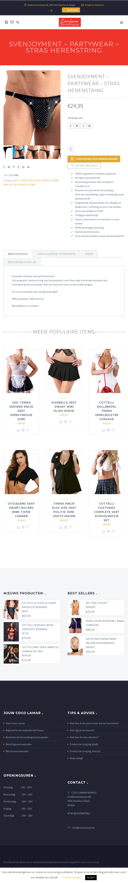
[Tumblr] (18, 167)
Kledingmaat (75, 118)
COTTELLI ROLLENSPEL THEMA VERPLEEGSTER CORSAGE (106, 411)
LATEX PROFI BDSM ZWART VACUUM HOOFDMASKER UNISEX (101, 643)
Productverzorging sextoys (85, 751)
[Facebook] (4, 167)
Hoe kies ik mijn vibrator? (84, 737)
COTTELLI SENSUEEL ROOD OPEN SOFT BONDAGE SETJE (38, 629)
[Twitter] (9, 167)
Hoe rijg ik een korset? (82, 730)
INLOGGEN (72, 9)
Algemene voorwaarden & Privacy (25, 730)
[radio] (70, 125)
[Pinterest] (13, 167)
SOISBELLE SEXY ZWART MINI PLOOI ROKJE (64, 406)
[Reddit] (28, 167)
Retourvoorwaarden (17, 751)
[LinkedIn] (23, 167)
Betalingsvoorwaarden (19, 744)
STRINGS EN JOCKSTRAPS (34, 180)
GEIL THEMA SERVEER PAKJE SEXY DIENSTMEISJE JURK (21, 411)
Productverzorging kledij (84, 744)
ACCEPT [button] (91, 877)
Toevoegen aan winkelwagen (96, 158)
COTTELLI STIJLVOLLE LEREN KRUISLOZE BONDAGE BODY (39, 607)
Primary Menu (121, 22)
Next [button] (63, 152)
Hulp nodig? (76, 758)
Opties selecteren (18, 430)
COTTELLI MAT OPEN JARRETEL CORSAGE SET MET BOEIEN (40, 651)
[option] (32, 107)
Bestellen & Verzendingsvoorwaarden (27, 737)
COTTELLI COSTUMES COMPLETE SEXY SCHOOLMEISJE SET (106, 512)
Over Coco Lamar (15, 723)
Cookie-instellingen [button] (71, 877)
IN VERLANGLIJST (87, 165)
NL (51, 10)
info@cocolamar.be (94, 4)
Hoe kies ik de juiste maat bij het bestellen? (94, 723)
